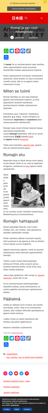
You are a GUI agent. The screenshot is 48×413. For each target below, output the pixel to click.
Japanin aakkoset (11, 392)
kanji (30, 137)
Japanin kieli (19, 37)
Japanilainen (33, 37)
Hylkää (17, 409)
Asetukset (27, 409)
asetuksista (15, 405)
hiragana (24, 139)
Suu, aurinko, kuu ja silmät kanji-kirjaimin (24, 357)
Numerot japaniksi (11, 387)
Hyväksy (6, 409)
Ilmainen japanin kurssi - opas (16, 381)
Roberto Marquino (17, 333)
